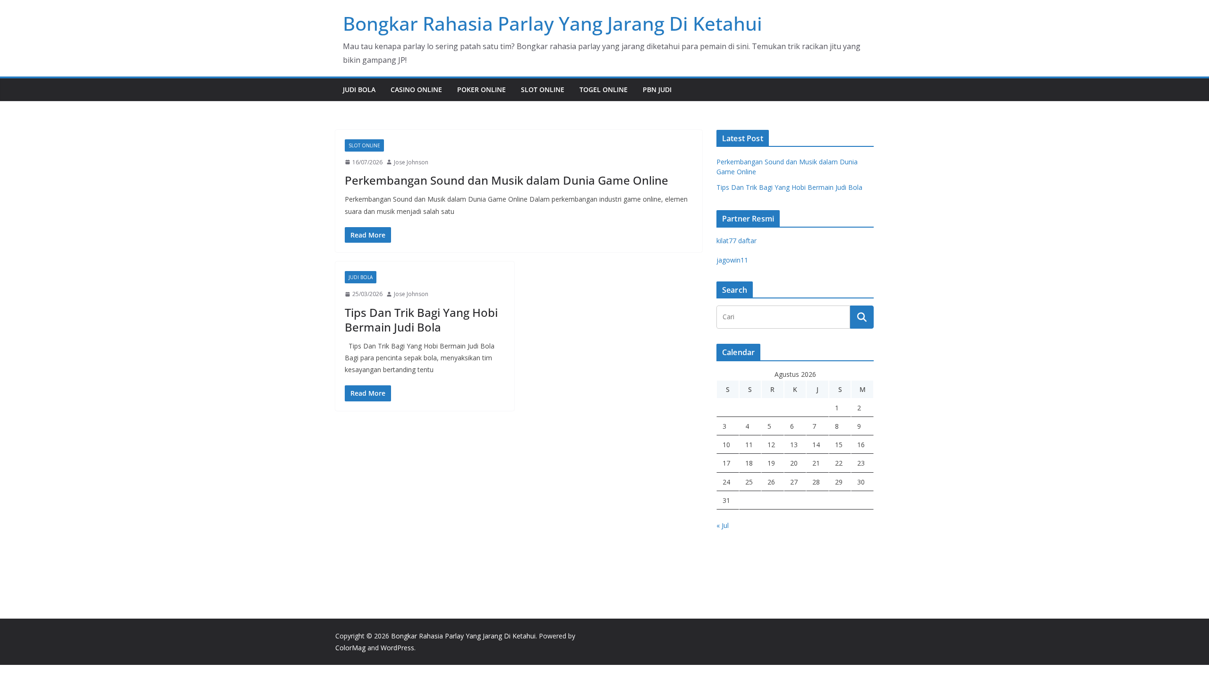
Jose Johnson (411, 162)
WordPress (397, 647)
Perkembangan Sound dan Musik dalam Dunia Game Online (506, 180)
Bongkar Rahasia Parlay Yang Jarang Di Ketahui (552, 23)
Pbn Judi (657, 89)
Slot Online (542, 89)
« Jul (722, 525)
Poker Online (481, 89)
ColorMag (350, 647)
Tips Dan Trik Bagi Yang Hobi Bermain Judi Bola (421, 320)
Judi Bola (359, 89)
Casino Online (416, 89)
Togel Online (603, 89)
